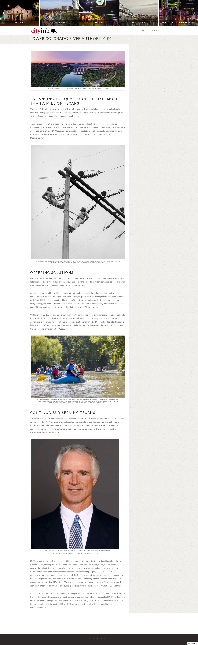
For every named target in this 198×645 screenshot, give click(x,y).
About (91, 638)
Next (193, 13)
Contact (106, 638)
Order (98, 638)
